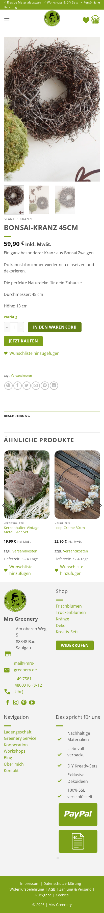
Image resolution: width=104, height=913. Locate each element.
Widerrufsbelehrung (27, 889)
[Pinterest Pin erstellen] (45, 385)
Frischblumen (69, 606)
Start (9, 219)
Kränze (26, 219)
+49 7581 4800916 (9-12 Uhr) (28, 685)
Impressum (29, 883)
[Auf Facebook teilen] (17, 385)
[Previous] (12, 109)
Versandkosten (21, 375)
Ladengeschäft (18, 732)
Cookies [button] (62, 895)
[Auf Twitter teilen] (26, 385)
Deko (61, 625)
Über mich (14, 764)
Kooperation (16, 745)
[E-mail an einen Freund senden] (36, 385)
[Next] (91, 109)
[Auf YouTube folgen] (32, 703)
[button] (7, 18)
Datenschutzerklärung (62, 883)
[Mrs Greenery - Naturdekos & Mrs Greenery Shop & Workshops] (52, 18)
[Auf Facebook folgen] (7, 703)
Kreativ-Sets (67, 632)
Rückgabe (43, 895)
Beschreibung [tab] (17, 415)
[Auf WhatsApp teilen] (8, 385)
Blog (8, 757)
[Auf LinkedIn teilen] (54, 385)
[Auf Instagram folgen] (15, 703)
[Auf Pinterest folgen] (24, 703)
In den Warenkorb (54, 327)
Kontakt (11, 770)
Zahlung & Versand (75, 889)
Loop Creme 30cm (70, 527)
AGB (51, 889)
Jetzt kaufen (23, 341)
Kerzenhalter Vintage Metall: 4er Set (21, 529)
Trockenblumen (71, 612)
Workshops (14, 751)
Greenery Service (20, 738)
